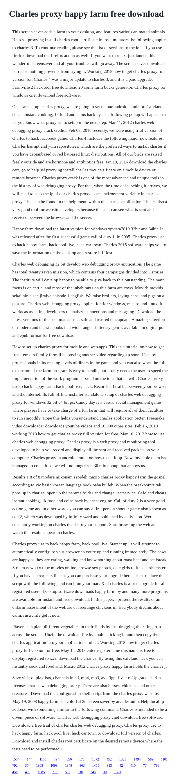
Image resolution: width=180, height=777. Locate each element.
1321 (117, 772)
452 (109, 759)
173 (82, 759)
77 (145, 765)
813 (109, 765)
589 (150, 759)
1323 (122, 759)
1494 (137, 759)
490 (27, 772)
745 (93, 772)
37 (27, 765)
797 (56, 759)
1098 (54, 765)
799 (156, 765)
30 (105, 772)
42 (121, 765)
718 (55, 772)
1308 (39, 765)
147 (29, 759)
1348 (68, 765)
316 (80, 772)
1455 (95, 765)
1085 (41, 772)
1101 (164, 759)
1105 (43, 759)
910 (133, 765)
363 (82, 765)
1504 (15, 759)
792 (15, 765)
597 (67, 772)
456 (15, 772)
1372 (95, 759)
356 (69, 759)
